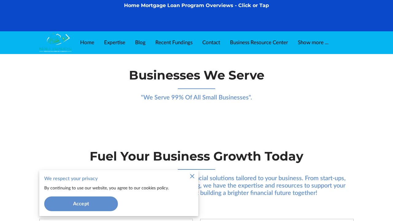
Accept (81, 203)
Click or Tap (253, 5)
